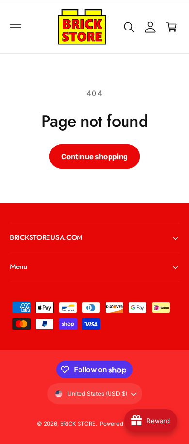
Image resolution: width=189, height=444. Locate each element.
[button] (15, 27)
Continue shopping (94, 156)
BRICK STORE (77, 423)
